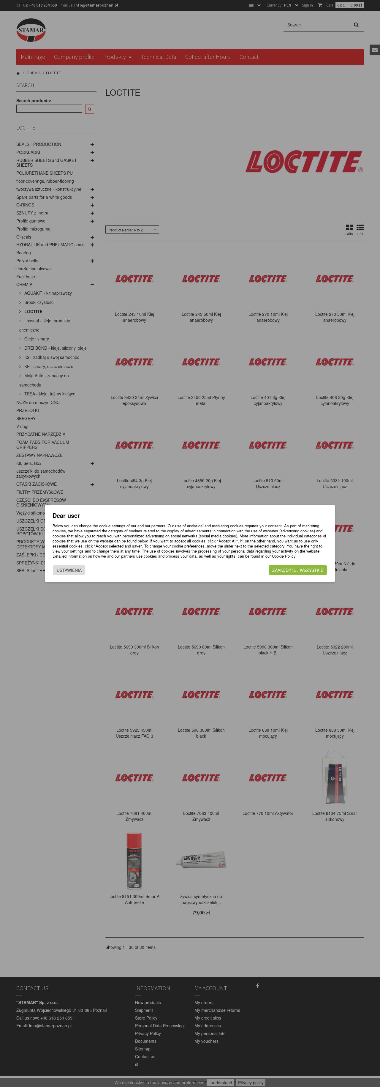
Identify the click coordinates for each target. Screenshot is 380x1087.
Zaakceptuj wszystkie (297, 570)
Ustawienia (69, 570)
